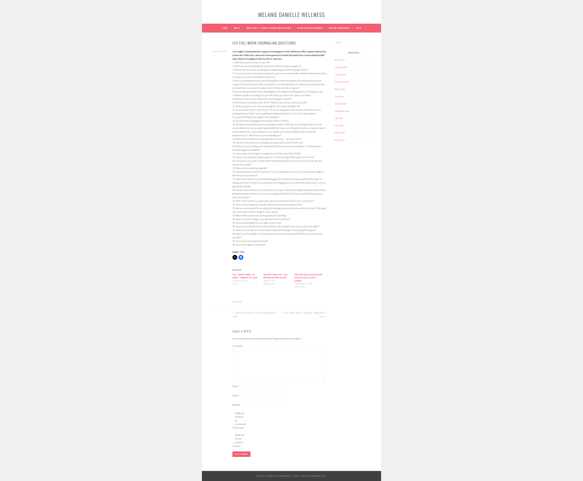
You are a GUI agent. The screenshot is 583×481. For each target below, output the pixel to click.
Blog (358, 28)
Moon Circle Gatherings (309, 28)
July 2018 (339, 118)
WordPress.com (317, 476)
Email (235, 395)
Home (224, 28)
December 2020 (342, 81)
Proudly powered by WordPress (273, 476)
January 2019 (340, 103)
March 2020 (340, 89)
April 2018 (339, 125)
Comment (237, 347)
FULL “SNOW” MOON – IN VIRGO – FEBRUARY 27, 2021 (304, 315)
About (237, 28)
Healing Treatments (339, 28)
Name (236, 386)
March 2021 (340, 60)
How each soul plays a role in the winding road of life (254, 315)
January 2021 (340, 74)
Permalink (236, 302)
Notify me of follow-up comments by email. (240, 420)
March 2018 (340, 132)
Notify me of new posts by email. (239, 440)
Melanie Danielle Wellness (291, 14)
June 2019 (339, 96)
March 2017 (340, 140)
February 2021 (341, 67)
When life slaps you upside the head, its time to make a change (308, 277)
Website (236, 404)
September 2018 (342, 111)
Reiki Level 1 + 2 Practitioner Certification (269, 28)
